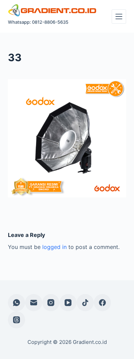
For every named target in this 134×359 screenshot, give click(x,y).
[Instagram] (50, 302)
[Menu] (119, 16)
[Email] (33, 302)
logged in (54, 246)
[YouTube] (68, 302)
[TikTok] (85, 302)
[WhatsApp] (16, 302)
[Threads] (16, 319)
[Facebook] (102, 302)
